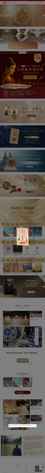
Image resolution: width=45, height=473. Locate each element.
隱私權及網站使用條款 (15, 425)
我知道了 (34, 425)
